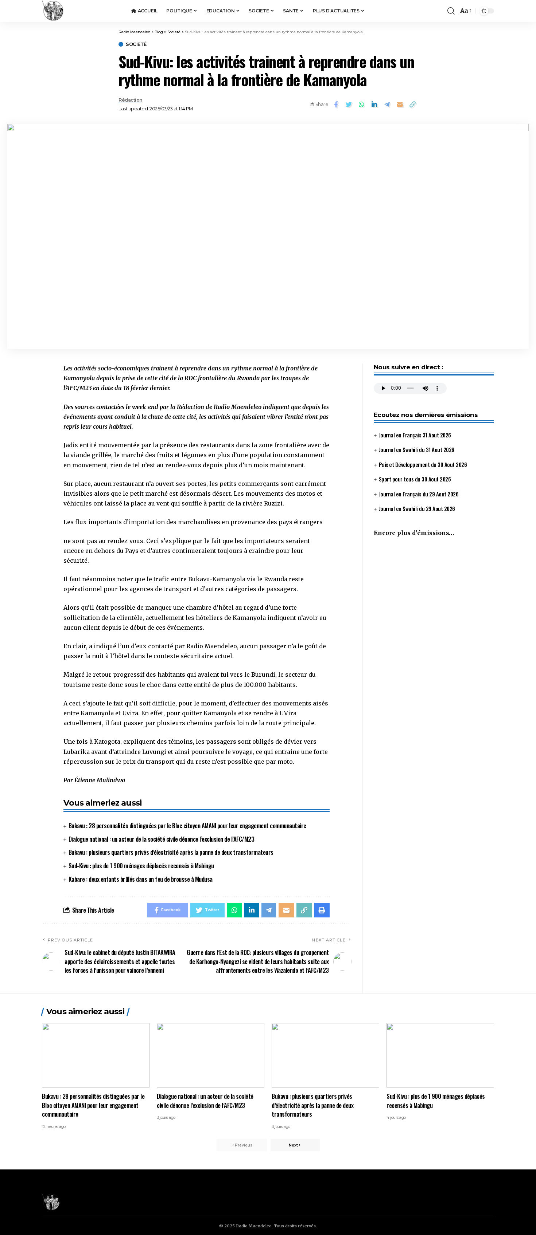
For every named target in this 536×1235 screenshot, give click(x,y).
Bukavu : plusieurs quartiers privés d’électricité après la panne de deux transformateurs (171, 852)
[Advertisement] (434, 603)
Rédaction (131, 100)
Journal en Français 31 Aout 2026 (415, 435)
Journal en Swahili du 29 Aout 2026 (417, 509)
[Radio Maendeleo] (53, 11)
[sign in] (430, 11)
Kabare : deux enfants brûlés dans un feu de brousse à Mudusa (141, 879)
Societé (136, 44)
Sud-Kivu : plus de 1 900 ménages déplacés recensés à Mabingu (141, 865)
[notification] (440, 11)
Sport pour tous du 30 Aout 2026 (415, 479)
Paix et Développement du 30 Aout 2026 (423, 464)
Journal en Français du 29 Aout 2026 (419, 494)
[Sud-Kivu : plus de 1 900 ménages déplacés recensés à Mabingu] (440, 1055)
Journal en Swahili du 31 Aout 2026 (416, 450)
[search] (451, 11)
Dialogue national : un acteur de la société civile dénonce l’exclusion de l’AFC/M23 (162, 838)
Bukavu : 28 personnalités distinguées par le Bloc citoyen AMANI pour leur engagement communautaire (187, 825)
